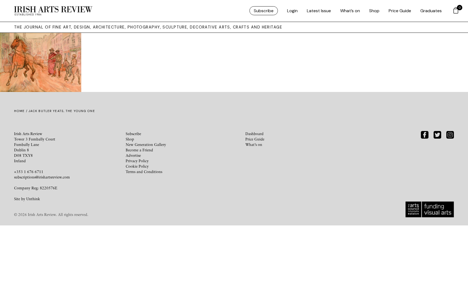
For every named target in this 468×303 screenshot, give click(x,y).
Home (19, 111)
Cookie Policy (137, 166)
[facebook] (424, 134)
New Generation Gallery (146, 144)
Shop (374, 11)
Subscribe (264, 11)
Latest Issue (319, 11)
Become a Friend (139, 150)
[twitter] (437, 134)
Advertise (133, 155)
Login (292, 11)
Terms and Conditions (144, 171)
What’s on (350, 11)
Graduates (431, 11)
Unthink (33, 198)
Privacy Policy (137, 160)
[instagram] (450, 134)
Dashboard (254, 133)
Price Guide (400, 11)
